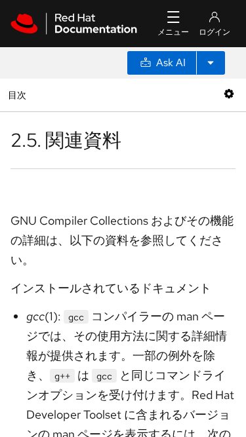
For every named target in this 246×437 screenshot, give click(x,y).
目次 (18, 94)
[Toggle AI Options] (210, 63)
